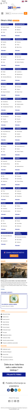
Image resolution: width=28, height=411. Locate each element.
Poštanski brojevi (7, 330)
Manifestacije (6, 324)
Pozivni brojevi (6, 327)
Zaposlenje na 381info (8, 359)
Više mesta (3, 35)
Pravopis (5, 332)
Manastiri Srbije (6, 314)
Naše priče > (14, 256)
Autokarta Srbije (6, 337)
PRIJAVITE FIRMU (14, 374)
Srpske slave (6, 316)
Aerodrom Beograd (7, 352)
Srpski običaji (6, 322)
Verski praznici (6, 319)
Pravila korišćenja (12, 409)
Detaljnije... (3, 289)
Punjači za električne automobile (10, 343)
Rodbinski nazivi (6, 349)
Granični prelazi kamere (8, 340)
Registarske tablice (7, 335)
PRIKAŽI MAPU (16, 20)
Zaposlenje (19, 407)
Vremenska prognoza (8, 357)
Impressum (24, 407)
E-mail (18, 409)
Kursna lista (5, 354)
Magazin (3, 261)
